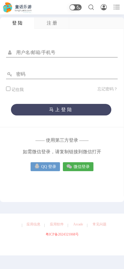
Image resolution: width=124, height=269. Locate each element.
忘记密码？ (107, 89)
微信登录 (78, 166)
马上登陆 (61, 109)
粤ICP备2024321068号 (62, 234)
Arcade (78, 224)
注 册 (52, 22)
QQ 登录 (45, 166)
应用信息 (33, 224)
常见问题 (99, 224)
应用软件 (57, 224)
